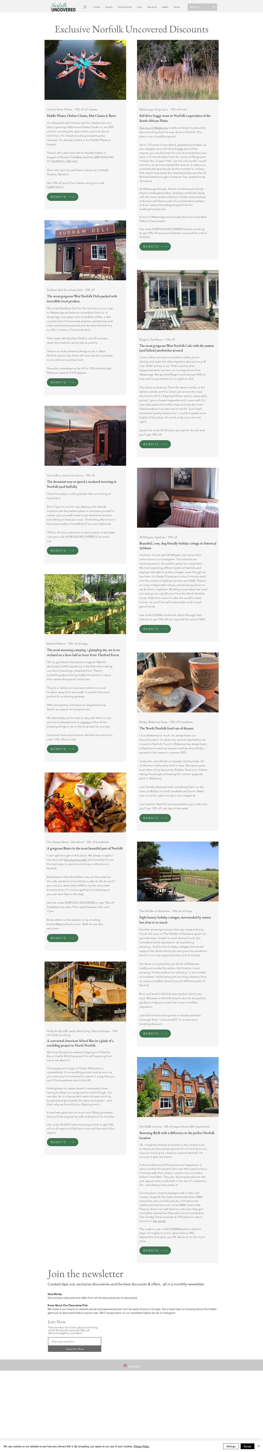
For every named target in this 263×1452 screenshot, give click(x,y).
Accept (247, 1446)
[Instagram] (85, 7)
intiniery (85, 722)
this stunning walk (75, 859)
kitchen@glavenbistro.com (64, 924)
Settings (230, 1446)
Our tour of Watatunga (153, 127)
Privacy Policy (141, 1446)
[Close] (259, 1446)
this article (159, 1221)
